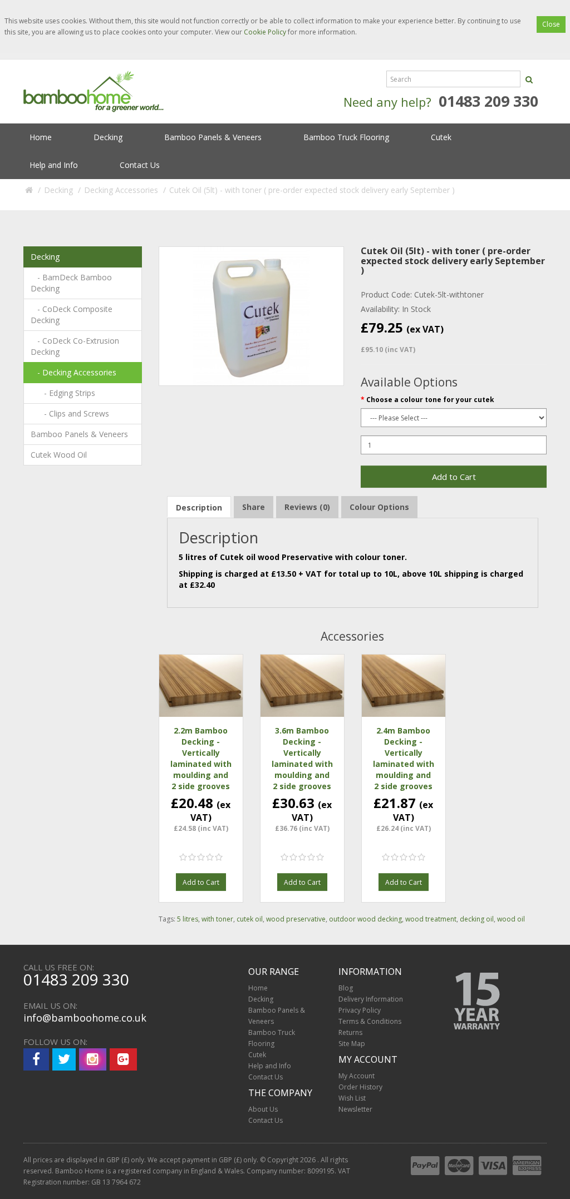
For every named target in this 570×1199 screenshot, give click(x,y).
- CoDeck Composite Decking (71, 314)
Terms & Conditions (369, 1021)
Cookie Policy (265, 32)
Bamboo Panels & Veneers (213, 137)
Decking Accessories (121, 190)
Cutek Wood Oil (59, 454)
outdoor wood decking (365, 919)
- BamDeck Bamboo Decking (71, 283)
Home (41, 137)
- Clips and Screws (70, 413)
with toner (217, 919)
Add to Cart (454, 476)
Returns (350, 1032)
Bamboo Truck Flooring (346, 137)
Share (253, 507)
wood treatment (430, 919)
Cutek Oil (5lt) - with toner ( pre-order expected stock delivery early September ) (312, 190)
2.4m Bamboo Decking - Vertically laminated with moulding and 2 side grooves (403, 758)
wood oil (511, 919)
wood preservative (296, 919)
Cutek (441, 137)
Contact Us (140, 165)
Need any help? (387, 101)
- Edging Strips (63, 393)
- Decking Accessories (73, 372)
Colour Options (379, 507)
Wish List (352, 1098)
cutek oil (250, 919)
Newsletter (355, 1109)
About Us (263, 1109)
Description (199, 507)
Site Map (351, 1043)
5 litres (187, 919)
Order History (360, 1087)
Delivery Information (370, 999)
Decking (108, 137)
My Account (356, 1076)
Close (551, 24)
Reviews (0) (307, 507)
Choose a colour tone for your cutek (430, 399)
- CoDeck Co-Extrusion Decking (75, 346)
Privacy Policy (359, 1010)
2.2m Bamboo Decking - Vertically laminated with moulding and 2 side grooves (201, 758)
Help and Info (54, 165)
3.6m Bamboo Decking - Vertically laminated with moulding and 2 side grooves (302, 758)
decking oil (477, 919)
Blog (345, 988)
